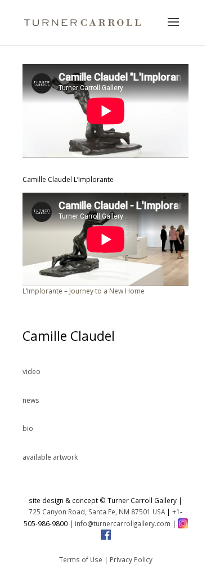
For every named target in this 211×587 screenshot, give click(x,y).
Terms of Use (80, 559)
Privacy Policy (131, 559)
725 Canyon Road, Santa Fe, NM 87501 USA (97, 511)
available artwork (50, 457)
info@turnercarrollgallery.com (122, 523)
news (31, 400)
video (32, 371)
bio (28, 428)
